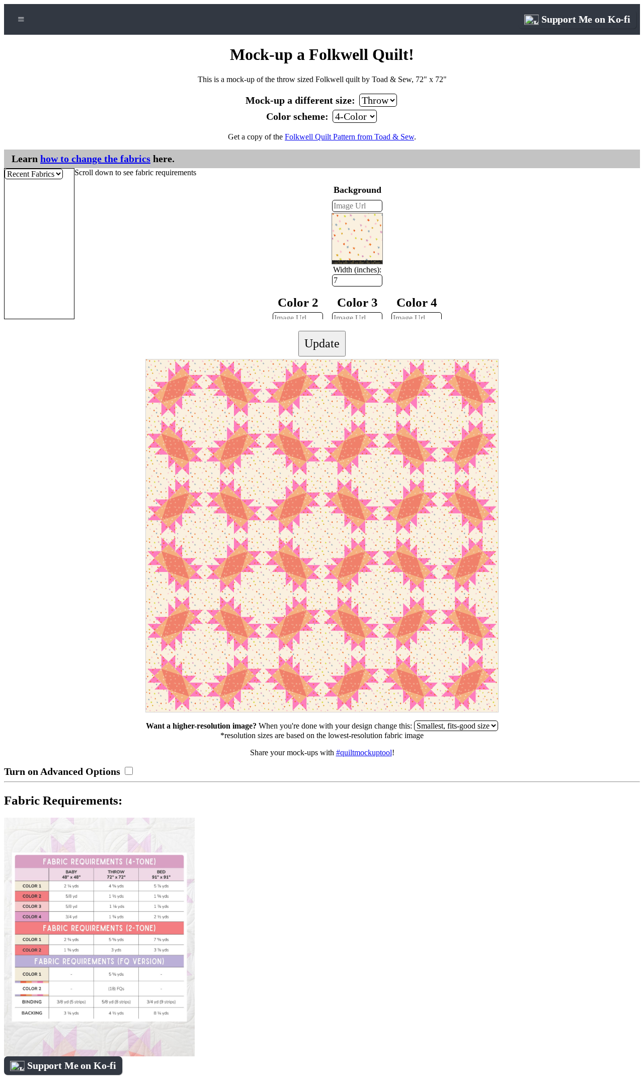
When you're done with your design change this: (280, 726)
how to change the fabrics (95, 158)
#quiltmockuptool (364, 752)
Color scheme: (298, 116)
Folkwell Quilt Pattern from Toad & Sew (349, 136)
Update (322, 343)
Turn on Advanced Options (63, 771)
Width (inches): (357, 269)
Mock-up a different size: (302, 100)
